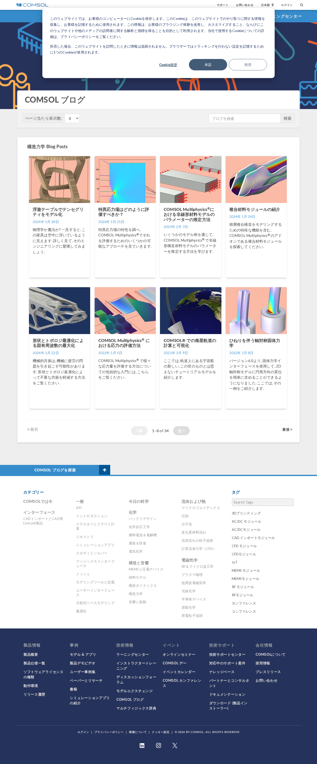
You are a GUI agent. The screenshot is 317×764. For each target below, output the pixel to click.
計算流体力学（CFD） (199, 548)
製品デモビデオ (82, 662)
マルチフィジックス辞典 (136, 708)
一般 (80, 501)
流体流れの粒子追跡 (197, 540)
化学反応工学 (139, 527)
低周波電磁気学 (194, 583)
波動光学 (189, 607)
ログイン (287, 5)
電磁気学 (190, 560)
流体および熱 (194, 501)
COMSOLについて (271, 654)
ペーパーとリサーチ (86, 680)
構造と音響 (139, 563)
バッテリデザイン (143, 518)
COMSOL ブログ (130, 699)
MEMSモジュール (245, 578)
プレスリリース (268, 671)
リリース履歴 (34, 694)
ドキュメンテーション (227, 694)
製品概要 (31, 654)
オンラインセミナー (179, 654)
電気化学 (136, 551)
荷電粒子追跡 (192, 615)
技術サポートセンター (227, 654)
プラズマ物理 (192, 574)
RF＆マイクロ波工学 (198, 566)
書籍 (73, 688)
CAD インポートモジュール (253, 538)
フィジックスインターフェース (95, 563)
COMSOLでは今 (38, 501)
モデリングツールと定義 (95, 582)
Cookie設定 (168, 64)
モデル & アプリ (83, 654)
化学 (133, 512)
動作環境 (31, 685)
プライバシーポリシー (109, 732)
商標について (138, 732)
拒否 (247, 64)
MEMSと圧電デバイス (146, 569)
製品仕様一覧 (34, 662)
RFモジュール (242, 595)
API (79, 508)
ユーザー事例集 (82, 671)
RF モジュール (243, 587)
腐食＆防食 (137, 543)
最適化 (81, 611)
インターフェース (39, 512)
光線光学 (189, 591)
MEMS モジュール (246, 570)
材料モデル (137, 577)
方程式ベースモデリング (95, 603)
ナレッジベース (222, 671)
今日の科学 (139, 501)
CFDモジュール (244, 554)
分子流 (187, 524)
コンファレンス (244, 611)
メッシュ (83, 574)
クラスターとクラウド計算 (95, 526)
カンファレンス (244, 603)
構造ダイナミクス (143, 585)
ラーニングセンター (283, 16)
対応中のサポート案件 (227, 662)
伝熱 (185, 516)
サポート (223, 5)
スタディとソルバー (91, 553)
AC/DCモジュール (246, 529)
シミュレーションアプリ (95, 545)
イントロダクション (91, 516)
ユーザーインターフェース (95, 592)
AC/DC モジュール (247, 521)
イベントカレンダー (179, 671)
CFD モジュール (244, 546)
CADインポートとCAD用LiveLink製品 (43, 520)
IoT (235, 562)
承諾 (208, 64)
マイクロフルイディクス (201, 508)
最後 (286, 429)
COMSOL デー (174, 662)
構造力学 (136, 594)
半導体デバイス (194, 599)
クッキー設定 (160, 732)
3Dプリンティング (246, 513)
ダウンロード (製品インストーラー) (228, 705)
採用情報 (263, 662)
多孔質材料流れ (194, 532)
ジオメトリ (85, 537)
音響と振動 (137, 602)
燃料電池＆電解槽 (143, 535)
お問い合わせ (245, 5)
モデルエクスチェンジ (134, 690)
